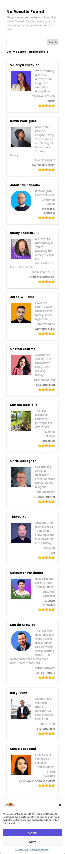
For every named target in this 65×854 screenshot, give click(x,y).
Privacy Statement (39, 849)
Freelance (48, 441)
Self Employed (45, 385)
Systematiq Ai (46, 729)
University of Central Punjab (36, 781)
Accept (32, 832)
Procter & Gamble (48, 211)
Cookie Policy (21, 849)
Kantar (50, 101)
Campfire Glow (45, 329)
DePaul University (43, 165)
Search (52, 42)
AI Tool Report (45, 673)
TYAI (52, 553)
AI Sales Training (44, 497)
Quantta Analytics (49, 603)
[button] (60, 805)
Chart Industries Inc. (42, 277)
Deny (32, 842)
